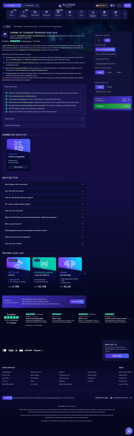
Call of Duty (5, 378)
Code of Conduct (124, 384)
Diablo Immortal (64, 378)
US (107, 40)
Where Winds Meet (7, 384)
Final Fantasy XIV (64, 375)
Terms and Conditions (125, 372)
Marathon (62, 381)
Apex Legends (35, 375)
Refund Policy (123, 375)
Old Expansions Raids (30, 26)
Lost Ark (4, 381)
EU (99, 40)
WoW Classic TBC (36, 372)
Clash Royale (34, 378)
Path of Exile (6, 375)
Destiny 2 (62, 372)
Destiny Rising (92, 372)
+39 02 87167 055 (69, 398)
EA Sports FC (92, 378)
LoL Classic (34, 384)
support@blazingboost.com (54, 398)
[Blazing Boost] (67, 5)
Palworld (90, 381)
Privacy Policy (123, 381)
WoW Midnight (18, 26)
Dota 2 (33, 381)
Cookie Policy (123, 378)
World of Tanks (92, 375)
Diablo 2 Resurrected (65, 384)
